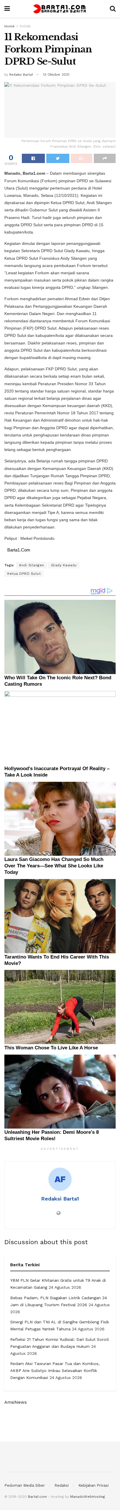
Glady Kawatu (64, 565)
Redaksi (61, 1485)
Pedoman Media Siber (24, 1485)
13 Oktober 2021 (56, 75)
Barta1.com (37, 1497)
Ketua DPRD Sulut (23, 574)
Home (9, 26)
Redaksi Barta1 (21, 75)
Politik (25, 26)
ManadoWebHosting (87, 1497)
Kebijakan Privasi (93, 1485)
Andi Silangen (31, 565)
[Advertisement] (60, 1423)
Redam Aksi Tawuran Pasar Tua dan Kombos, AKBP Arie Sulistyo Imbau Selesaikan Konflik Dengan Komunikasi (55, 1370)
